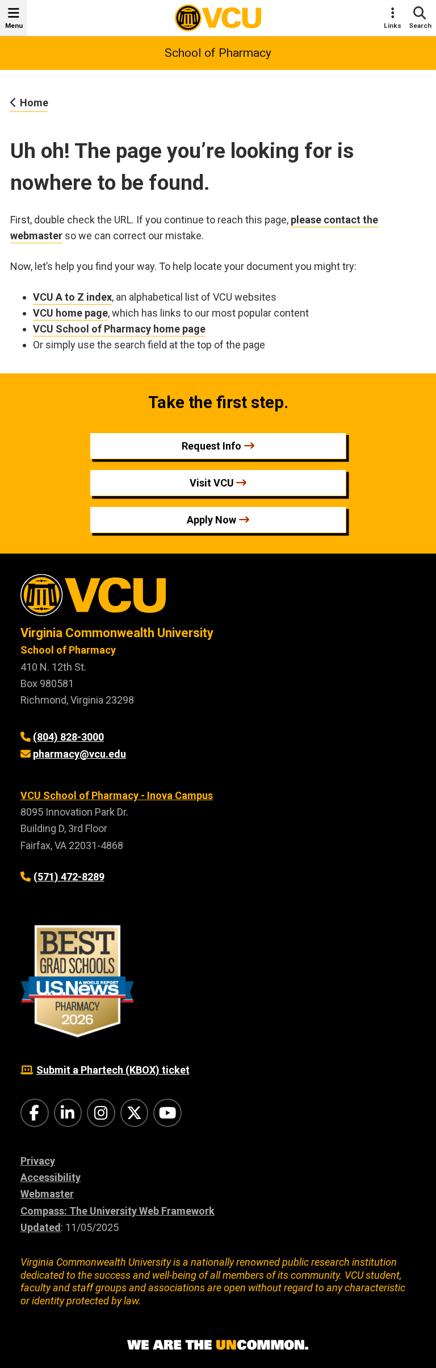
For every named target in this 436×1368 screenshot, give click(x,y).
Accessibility (50, 1177)
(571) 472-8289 (68, 877)
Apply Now (211, 520)
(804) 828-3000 (68, 737)
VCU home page (70, 313)
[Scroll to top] (413, 1345)
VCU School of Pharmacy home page (119, 329)
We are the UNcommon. (218, 1345)
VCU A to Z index (72, 297)
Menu (14, 26)
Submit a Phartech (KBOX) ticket (113, 1070)
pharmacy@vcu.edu (79, 754)
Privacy (37, 1161)
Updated (40, 1227)
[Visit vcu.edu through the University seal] (218, 599)
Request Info (211, 446)
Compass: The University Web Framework (117, 1211)
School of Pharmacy (218, 53)
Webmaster (47, 1194)
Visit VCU (212, 483)
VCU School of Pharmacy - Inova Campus (116, 795)
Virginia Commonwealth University (116, 633)
